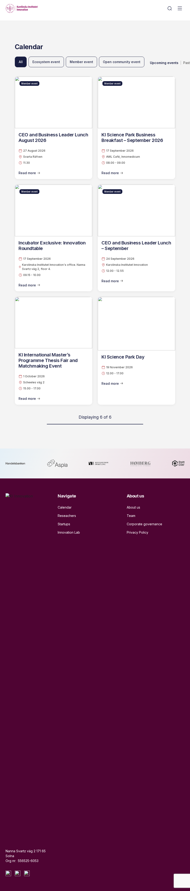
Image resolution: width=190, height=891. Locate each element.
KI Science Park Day (122, 357)
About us (133, 507)
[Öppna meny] (179, 8)
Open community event (121, 62)
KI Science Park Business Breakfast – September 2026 (132, 137)
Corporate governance (144, 524)
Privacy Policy (137, 532)
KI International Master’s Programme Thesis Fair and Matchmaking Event (48, 360)
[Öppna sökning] (169, 8)
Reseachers (67, 516)
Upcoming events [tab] (164, 63)
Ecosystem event (46, 62)
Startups (64, 524)
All (21, 62)
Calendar (65, 507)
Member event (81, 62)
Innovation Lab (69, 532)
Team (131, 516)
